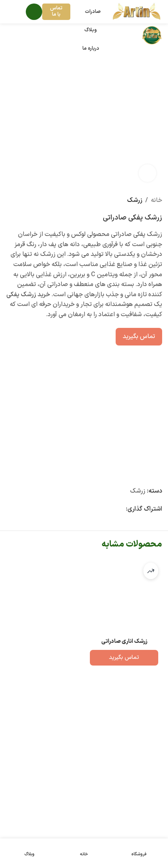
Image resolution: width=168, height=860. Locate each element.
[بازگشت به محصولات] (20, 200)
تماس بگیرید (139, 336)
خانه (156, 200)
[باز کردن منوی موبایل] (34, 12)
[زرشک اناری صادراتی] (124, 597)
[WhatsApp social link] (102, 509)
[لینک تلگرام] (93, 509)
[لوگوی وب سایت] (136, 11)
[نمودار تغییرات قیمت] (150, 571)
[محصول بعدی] (10, 200)
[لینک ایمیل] (121, 509)
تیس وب (29, 823)
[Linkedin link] (111, 509)
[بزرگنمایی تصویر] (147, 173)
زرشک (134, 200)
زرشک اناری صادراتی (124, 641)
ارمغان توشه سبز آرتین (98, 803)
